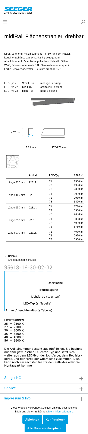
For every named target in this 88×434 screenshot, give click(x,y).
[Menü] (5, 21)
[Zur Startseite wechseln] (18, 9)
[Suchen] (83, 21)
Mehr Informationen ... (60, 411)
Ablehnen (32, 419)
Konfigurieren (55, 419)
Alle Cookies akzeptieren (45, 428)
